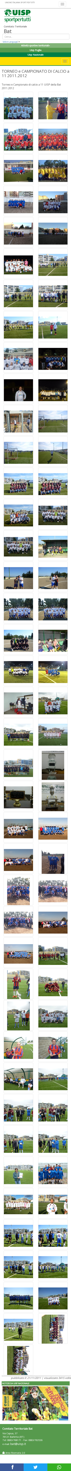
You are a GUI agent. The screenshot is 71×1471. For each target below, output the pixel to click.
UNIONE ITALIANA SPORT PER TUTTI (20, 2)
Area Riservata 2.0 (15, 1452)
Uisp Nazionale (36, 54)
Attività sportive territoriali (35, 45)
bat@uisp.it (18, 1444)
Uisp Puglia (35, 50)
